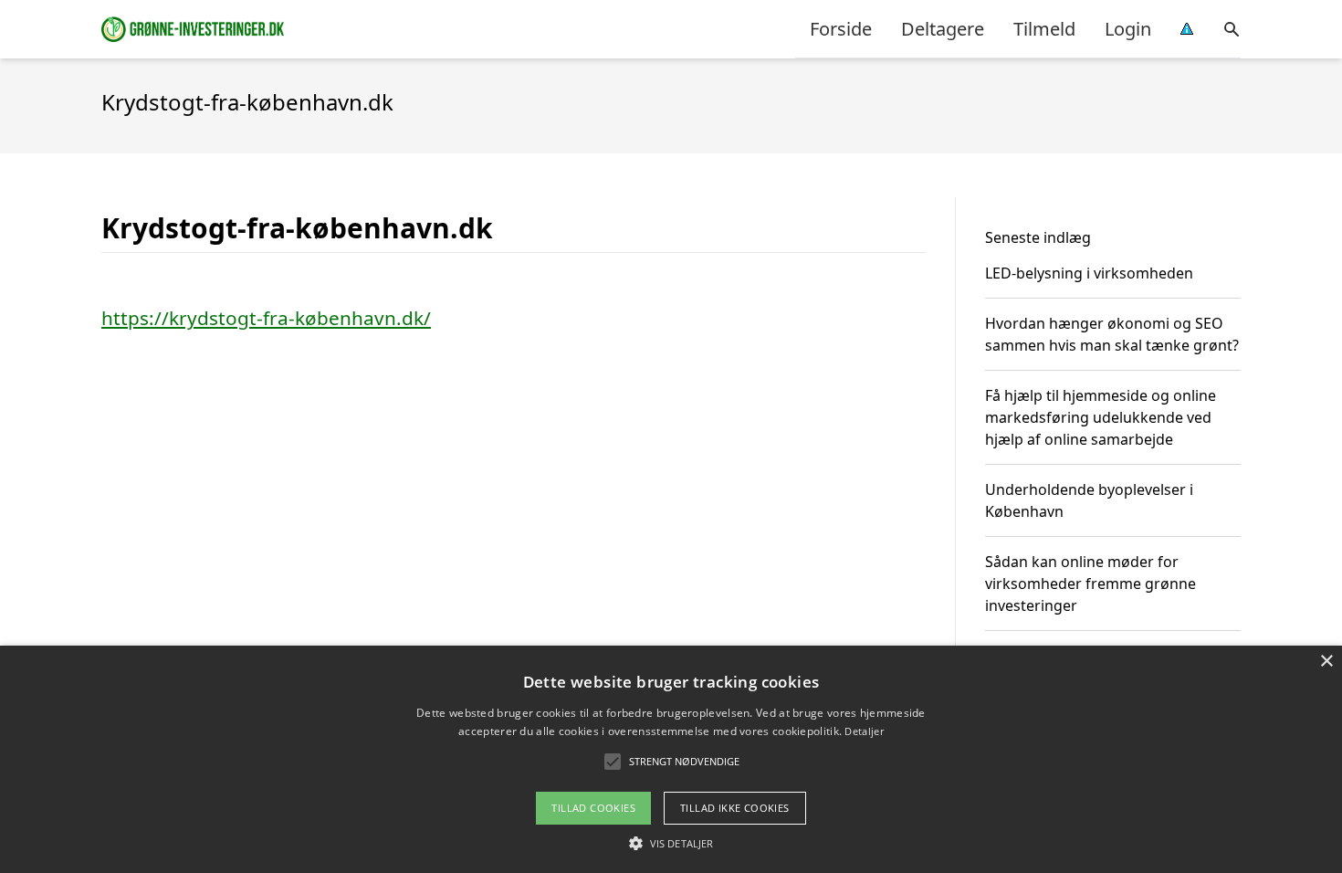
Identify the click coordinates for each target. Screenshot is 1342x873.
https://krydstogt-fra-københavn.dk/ (266, 318)
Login (1128, 28)
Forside (841, 28)
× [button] (1326, 661)
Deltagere (942, 28)
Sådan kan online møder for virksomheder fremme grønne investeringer (1090, 583)
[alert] (671, 759)
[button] (671, 843)
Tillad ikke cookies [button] (735, 808)
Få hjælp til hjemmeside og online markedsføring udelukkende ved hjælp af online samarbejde (1100, 417)
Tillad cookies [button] (593, 808)
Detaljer (863, 731)
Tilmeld (1044, 28)
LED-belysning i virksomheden (1089, 273)
